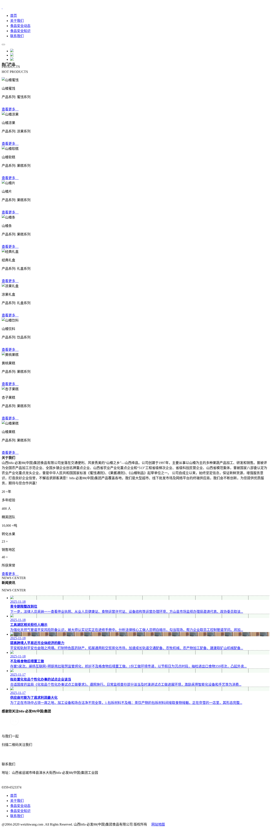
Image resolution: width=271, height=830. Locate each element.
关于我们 (17, 20)
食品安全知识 (20, 31)
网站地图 (158, 824)
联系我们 (17, 36)
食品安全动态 (20, 26)
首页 (13, 15)
